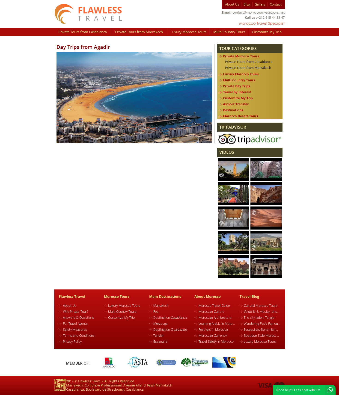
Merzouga (160, 323)
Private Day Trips (236, 86)
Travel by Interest (237, 92)
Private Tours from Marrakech (139, 31)
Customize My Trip (267, 31)
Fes (155, 311)
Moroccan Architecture (215, 317)
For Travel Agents (75, 323)
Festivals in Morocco (213, 329)
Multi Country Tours (229, 31)
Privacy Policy (72, 341)
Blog (247, 4)
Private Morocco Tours (241, 56)
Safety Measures (75, 329)
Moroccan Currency (213, 335)
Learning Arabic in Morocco (217, 323)
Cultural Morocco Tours (260, 305)
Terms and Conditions (79, 335)
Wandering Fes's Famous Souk (262, 323)
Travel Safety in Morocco (216, 341)
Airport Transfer (236, 104)
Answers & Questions (78, 317)
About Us (232, 4)
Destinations (233, 110)
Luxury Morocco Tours (188, 31)
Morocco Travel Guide (214, 305)
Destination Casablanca (170, 317)
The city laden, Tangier (260, 317)
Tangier (158, 335)
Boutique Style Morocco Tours (262, 335)
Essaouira (160, 341)
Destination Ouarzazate (170, 329)
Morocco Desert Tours (240, 116)
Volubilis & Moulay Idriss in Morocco (262, 311)
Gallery (260, 4)
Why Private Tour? (75, 311)
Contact (276, 4)
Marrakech (161, 305)
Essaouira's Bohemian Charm (262, 329)
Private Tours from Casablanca (82, 31)
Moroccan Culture (211, 311)
